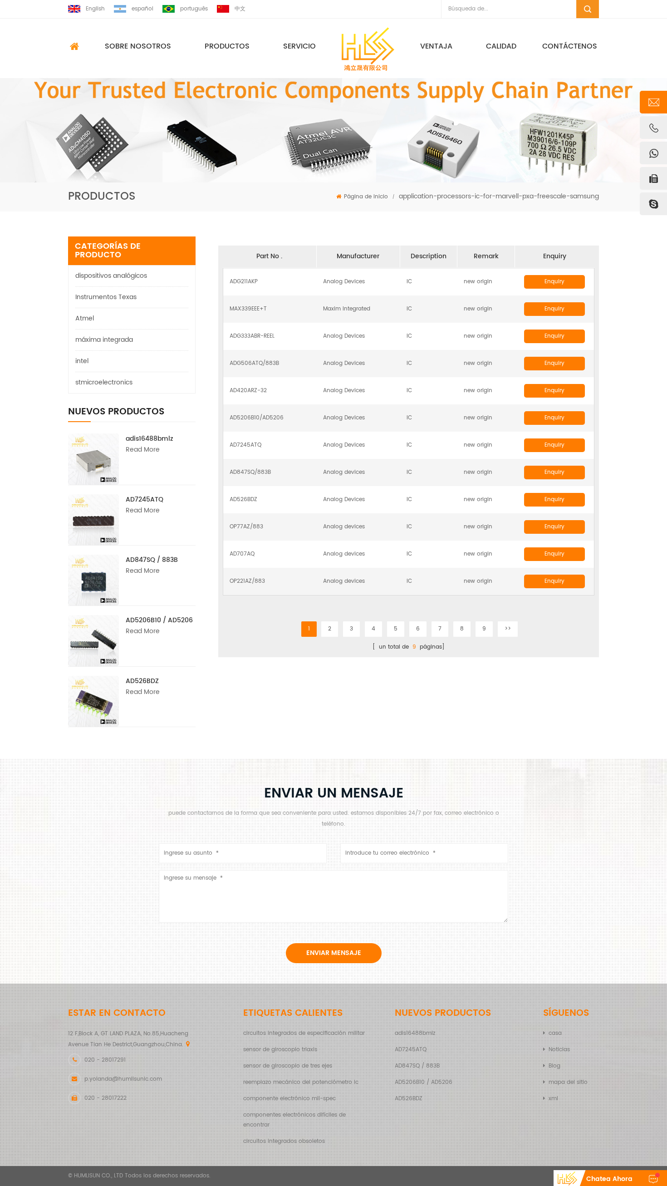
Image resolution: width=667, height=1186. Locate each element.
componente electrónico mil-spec (289, 1098)
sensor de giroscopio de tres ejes (287, 1066)
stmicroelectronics (103, 382)
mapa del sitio (568, 1082)
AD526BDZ (142, 681)
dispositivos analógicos (111, 276)
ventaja (436, 46)
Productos (227, 46)
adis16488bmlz (149, 438)
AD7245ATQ (144, 499)
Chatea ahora (609, 1179)
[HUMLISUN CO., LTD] (368, 49)
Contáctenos (569, 46)
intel (81, 361)
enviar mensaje (333, 953)
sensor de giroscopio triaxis (280, 1049)
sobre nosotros (138, 46)
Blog (554, 1066)
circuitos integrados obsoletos (284, 1141)
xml (553, 1098)
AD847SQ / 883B (152, 560)
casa (555, 1033)
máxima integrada (104, 340)
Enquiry (554, 281)
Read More (143, 449)
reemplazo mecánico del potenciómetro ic (300, 1082)
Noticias (559, 1049)
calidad (501, 46)
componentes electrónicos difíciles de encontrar (294, 1120)
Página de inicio (366, 196)
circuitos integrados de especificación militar (304, 1033)
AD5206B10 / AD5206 (159, 620)
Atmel (84, 318)
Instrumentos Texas (106, 297)
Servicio (299, 46)
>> (508, 629)
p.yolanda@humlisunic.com (123, 1079)
